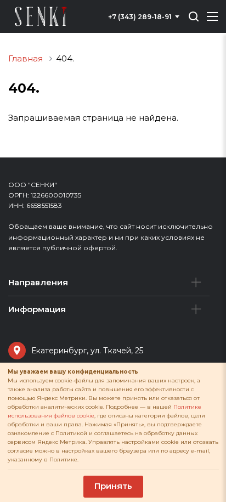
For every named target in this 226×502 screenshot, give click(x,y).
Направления (38, 282)
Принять (113, 486)
